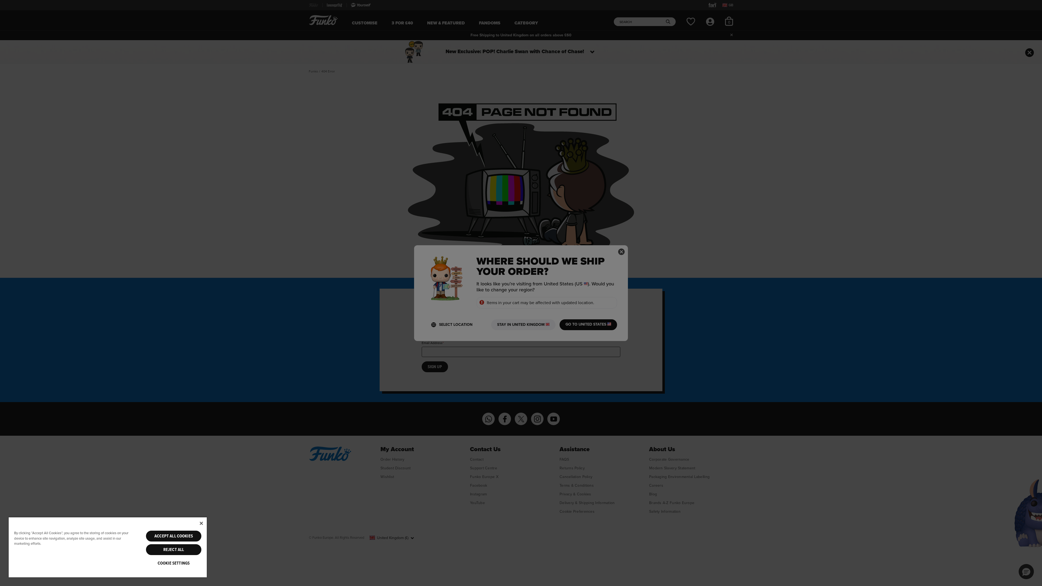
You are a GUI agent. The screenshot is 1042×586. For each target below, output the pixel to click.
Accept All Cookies (173, 536)
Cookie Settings (174, 563)
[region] (108, 547)
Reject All (173, 549)
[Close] (201, 523)
